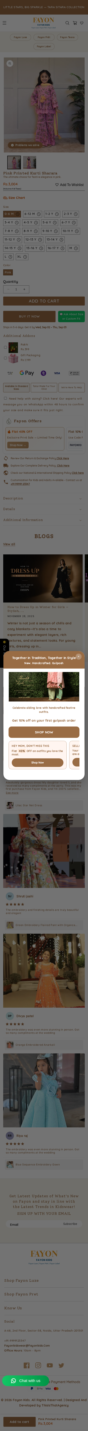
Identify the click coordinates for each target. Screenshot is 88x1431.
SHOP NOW (44, 732)
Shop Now (37, 762)
